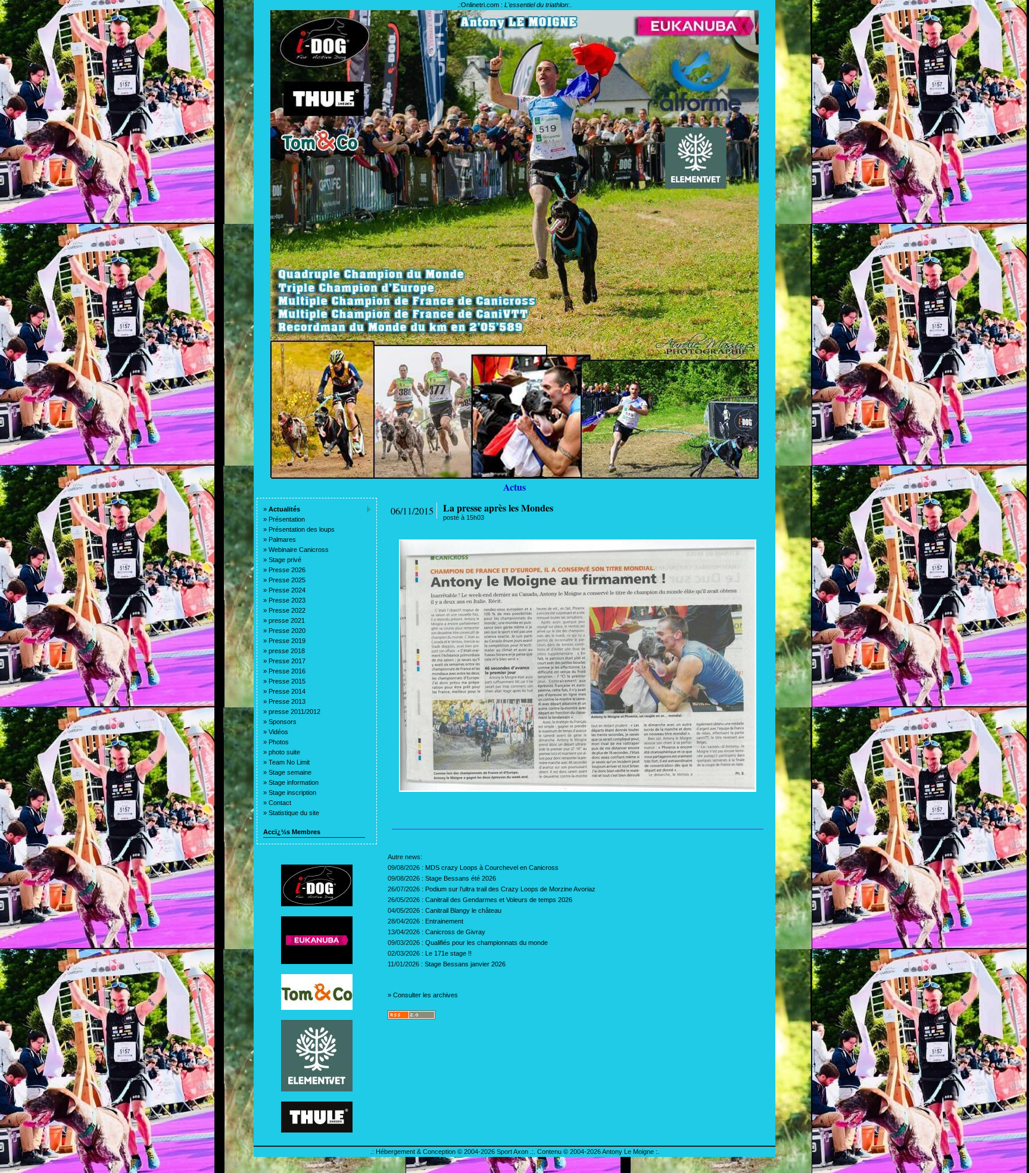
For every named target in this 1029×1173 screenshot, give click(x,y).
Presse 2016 (287, 671)
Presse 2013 (287, 701)
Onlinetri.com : (514, 4)
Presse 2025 (287, 580)
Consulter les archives (425, 995)
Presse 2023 (287, 600)
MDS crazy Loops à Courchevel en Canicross (492, 867)
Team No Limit (289, 762)
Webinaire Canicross (299, 549)
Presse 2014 (287, 691)
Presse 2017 (287, 661)
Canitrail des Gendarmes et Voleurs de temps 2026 (498, 899)
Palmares (282, 539)
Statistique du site (294, 812)
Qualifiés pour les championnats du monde (486, 942)
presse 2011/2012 (294, 711)
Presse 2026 (287, 569)
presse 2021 (287, 620)
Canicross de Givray (455, 931)
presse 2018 (287, 650)
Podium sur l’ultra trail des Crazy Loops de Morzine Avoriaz (510, 889)
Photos (279, 741)
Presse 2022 (287, 610)
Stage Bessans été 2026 (460, 878)
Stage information (294, 782)
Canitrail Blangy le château (463, 910)
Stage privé (285, 559)
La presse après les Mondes (498, 507)
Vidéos (278, 731)
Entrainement (444, 921)
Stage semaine (290, 772)
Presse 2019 (287, 640)
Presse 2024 (287, 590)
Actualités (284, 509)
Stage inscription (292, 792)
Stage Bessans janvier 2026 (465, 964)
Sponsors (283, 721)
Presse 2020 (287, 630)
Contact (280, 802)
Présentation (287, 519)
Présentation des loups (302, 529)
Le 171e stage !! (448, 953)
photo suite (284, 752)
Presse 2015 (287, 681)
